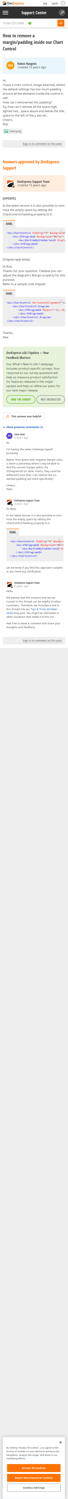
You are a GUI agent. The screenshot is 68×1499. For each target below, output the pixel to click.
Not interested (51, 399)
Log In (55, 3)
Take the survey (21, 399)
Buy (45, 3)
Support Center (34, 12)
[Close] (61, 1442)
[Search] (62, 12)
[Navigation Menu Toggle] (5, 12)
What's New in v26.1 (26, 364)
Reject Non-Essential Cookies (34, 1478)
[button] (61, 231)
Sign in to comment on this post (42, 143)
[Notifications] (63, 3)
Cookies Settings (34, 1487)
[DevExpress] (14, 3)
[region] (34, 1468)
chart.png (15, 131)
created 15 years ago (32, 67)
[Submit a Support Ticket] (60, 23)
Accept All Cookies (34, 1468)
